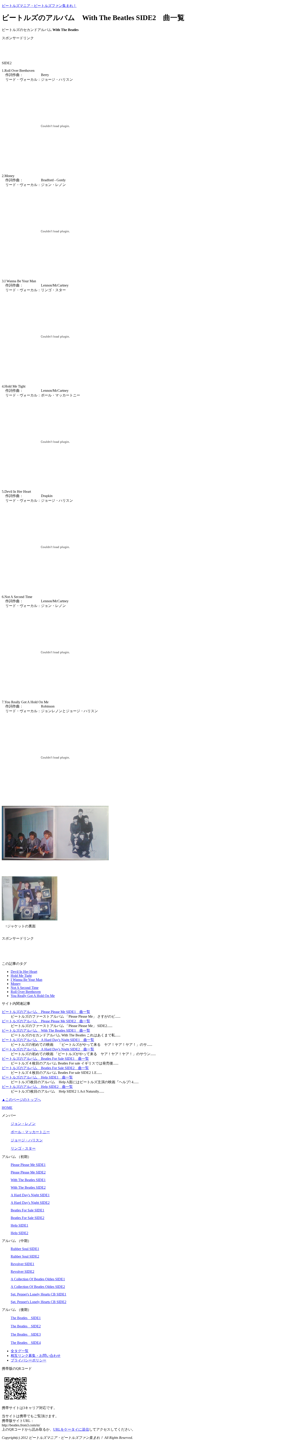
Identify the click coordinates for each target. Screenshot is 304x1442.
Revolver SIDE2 (22, 1271)
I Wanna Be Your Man (26, 980)
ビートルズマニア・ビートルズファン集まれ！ (39, 6)
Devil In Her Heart (24, 972)
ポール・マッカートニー (30, 1132)
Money (16, 984)
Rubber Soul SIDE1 (25, 1249)
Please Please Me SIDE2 (28, 1172)
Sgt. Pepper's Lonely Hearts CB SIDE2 (38, 1302)
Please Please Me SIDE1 (28, 1165)
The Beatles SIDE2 (26, 1326)
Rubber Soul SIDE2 (25, 1256)
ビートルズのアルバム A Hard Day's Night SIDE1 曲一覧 (48, 1040)
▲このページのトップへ (21, 1100)
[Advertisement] (54, 51)
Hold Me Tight (21, 976)
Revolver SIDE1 (22, 1264)
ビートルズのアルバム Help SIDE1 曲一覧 (37, 1077)
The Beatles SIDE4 (26, 1343)
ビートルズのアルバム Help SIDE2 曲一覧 (37, 1087)
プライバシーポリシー (28, 1360)
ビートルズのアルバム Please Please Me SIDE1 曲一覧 (46, 1012)
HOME (7, 1108)
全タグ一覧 (19, 1351)
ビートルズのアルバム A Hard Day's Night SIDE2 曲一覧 (48, 1049)
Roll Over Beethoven (26, 992)
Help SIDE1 (19, 1225)
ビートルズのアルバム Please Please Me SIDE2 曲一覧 (46, 1021)
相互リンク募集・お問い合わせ (36, 1355)
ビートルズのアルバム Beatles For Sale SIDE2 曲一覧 (45, 1068)
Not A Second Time (25, 988)
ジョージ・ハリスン (27, 1140)
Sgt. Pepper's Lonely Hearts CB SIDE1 (38, 1294)
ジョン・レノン (23, 1124)
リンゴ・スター (23, 1148)
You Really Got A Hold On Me (33, 996)
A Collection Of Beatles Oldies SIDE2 (38, 1287)
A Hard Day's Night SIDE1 (30, 1195)
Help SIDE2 (19, 1233)
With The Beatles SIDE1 (28, 1180)
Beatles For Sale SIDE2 (27, 1218)
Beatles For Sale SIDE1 (27, 1210)
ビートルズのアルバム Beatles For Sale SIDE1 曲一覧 (45, 1058)
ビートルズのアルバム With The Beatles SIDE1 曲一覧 (46, 1030)
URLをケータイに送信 (71, 1429)
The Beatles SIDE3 (26, 1334)
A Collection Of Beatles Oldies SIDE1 (38, 1279)
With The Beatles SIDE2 (28, 1187)
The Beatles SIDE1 (26, 1318)
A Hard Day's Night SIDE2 (30, 1203)
